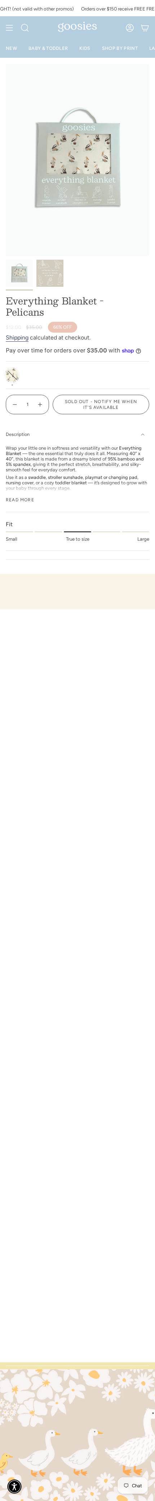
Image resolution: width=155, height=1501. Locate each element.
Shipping (17, 337)
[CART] (144, 28)
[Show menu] (9, 28)
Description (18, 434)
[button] (14, 1486)
